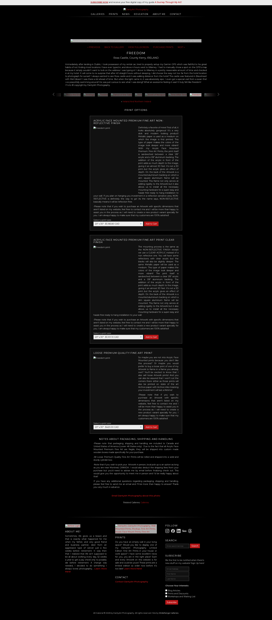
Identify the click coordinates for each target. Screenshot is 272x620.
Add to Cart (151, 224)
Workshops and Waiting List (181, 596)
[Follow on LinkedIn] (179, 531)
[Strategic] (89, 95)
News (126, 14)
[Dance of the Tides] (121, 95)
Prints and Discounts (178, 593)
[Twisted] (103, 95)
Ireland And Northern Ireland (137, 101)
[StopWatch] (211, 95)
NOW (105, 2)
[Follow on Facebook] (173, 531)
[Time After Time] (177, 95)
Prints (113, 14)
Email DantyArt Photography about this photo (136, 495)
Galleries (98, 14)
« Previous (93, 47)
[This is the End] (72, 95)
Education (141, 14)
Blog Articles (174, 590)
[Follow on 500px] (184, 531)
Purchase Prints (163, 47)
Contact (175, 14)
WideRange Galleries (168, 613)
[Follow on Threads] (190, 531)
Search (195, 546)
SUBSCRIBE (96, 2)
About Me (159, 14)
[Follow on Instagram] (167, 531)
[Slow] (138, 95)
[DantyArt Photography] (136, 9)
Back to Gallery (114, 47)
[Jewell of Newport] (155, 95)
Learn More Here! (133, 568)
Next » (181, 47)
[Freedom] (195, 95)
